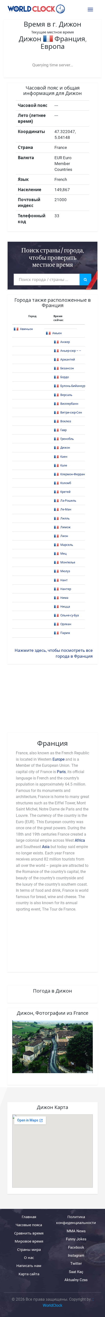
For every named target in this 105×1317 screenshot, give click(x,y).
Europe (58, 759)
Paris (61, 771)
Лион (64, 536)
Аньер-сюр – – (70, 351)
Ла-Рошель (68, 500)
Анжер (65, 342)
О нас (29, 1257)
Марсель (66, 545)
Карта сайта (29, 1274)
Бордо (64, 377)
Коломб (65, 483)
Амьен (57, 333)
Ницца (65, 606)
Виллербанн (69, 403)
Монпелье (67, 562)
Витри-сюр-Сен (71, 412)
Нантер (65, 589)
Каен (63, 456)
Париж (65, 633)
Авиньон (26, 329)
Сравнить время (28, 1233)
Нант (64, 580)
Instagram (76, 1255)
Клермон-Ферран (72, 474)
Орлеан (65, 624)
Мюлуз (65, 571)
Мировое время (29, 1241)
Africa (80, 840)
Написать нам (28, 1266)
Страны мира (29, 1249)
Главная (29, 1217)
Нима (64, 598)
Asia (46, 846)
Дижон (65, 447)
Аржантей (67, 359)
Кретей (65, 492)
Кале (63, 465)
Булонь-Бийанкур (72, 386)
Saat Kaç (76, 1272)
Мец (63, 553)
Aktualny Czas (76, 1280)
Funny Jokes (76, 1239)
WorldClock (52, 1305)
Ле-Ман (65, 509)
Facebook (76, 1247)
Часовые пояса (29, 1225)
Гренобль (67, 439)
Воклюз (65, 421)
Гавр (63, 430)
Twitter (76, 1263)
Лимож (65, 527)
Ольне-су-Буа (69, 615)
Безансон (67, 368)
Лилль (65, 518)
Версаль (66, 395)
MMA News (76, 1231)
